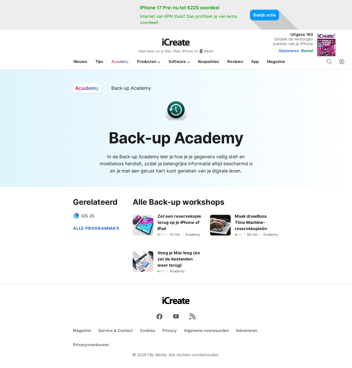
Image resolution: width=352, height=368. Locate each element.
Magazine (82, 330)
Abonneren (289, 50)
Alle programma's (96, 228)
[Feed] (192, 317)
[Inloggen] (342, 61)
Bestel (307, 50)
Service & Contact (115, 330)
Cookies (147, 330)
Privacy (169, 330)
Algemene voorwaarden (206, 330)
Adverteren (246, 330)
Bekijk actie (264, 15)
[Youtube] (176, 317)
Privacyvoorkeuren (91, 344)
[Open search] (329, 61)
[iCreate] (176, 42)
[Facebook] (159, 317)
